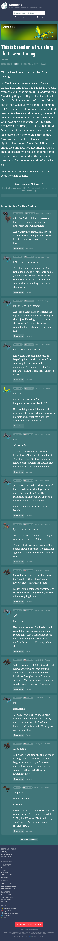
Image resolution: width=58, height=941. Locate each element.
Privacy (44, 933)
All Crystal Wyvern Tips (29, 839)
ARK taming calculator (19, 932)
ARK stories (36, 184)
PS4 (53, 932)
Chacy (42, 936)
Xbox (50, 932)
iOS (24, 188)
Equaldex (34, 936)
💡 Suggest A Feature (8, 908)
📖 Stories (20, 64)
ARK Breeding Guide (8, 888)
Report (43, 64)
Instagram (4, 877)
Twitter (3, 870)
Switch (13, 933)
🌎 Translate (5, 915)
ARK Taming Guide (7, 883)
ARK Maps (4, 852)
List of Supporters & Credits (29, 929)
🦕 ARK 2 (4, 917)
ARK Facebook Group (8, 875)
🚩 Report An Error (7, 911)
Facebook (4, 872)
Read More (18, 249)
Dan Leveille (22, 933)
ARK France (7, 899)
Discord (3, 868)
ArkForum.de (8, 902)
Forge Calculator (6, 854)
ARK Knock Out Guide (8, 886)
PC (46, 932)
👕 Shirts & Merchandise (9, 913)
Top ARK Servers (7, 897)
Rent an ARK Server (7, 895)
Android (31, 188)
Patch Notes (8, 856)
